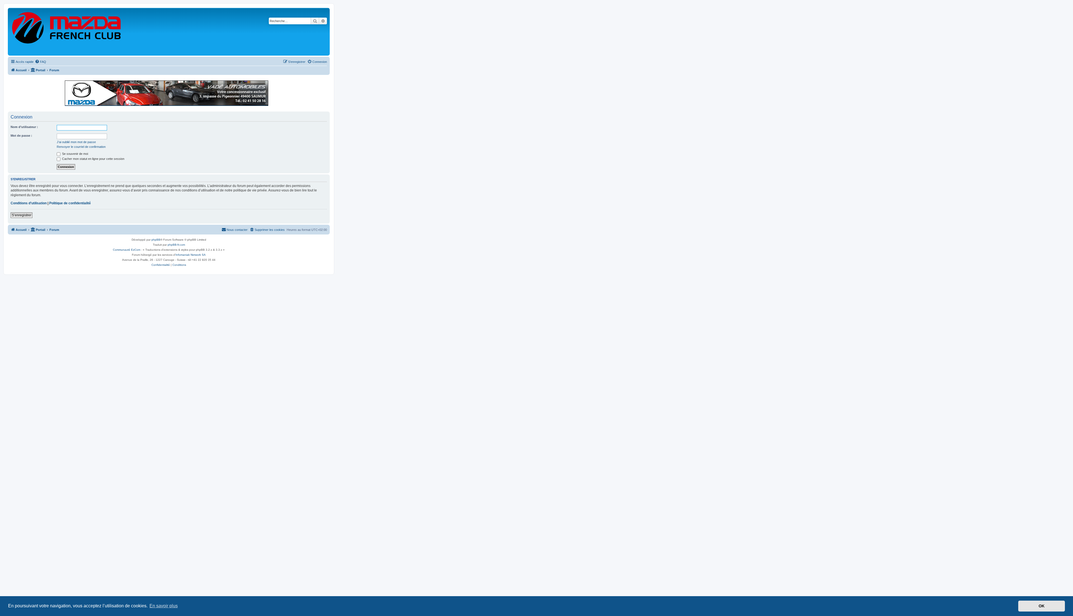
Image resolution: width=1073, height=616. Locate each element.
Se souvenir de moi (74, 153)
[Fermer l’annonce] (325, 82)
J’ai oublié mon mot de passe (76, 142)
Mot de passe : (21, 135)
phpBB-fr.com (176, 244)
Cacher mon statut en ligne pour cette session (92, 158)
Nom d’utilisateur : (24, 127)
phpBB (155, 239)
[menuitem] (40, 61)
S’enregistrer (21, 215)
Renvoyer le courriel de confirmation (81, 146)
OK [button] (1041, 606)
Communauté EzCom (126, 249)
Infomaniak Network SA (190, 254)
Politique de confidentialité (70, 203)
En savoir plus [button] (163, 605)
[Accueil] (66, 31)
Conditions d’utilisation (29, 203)
